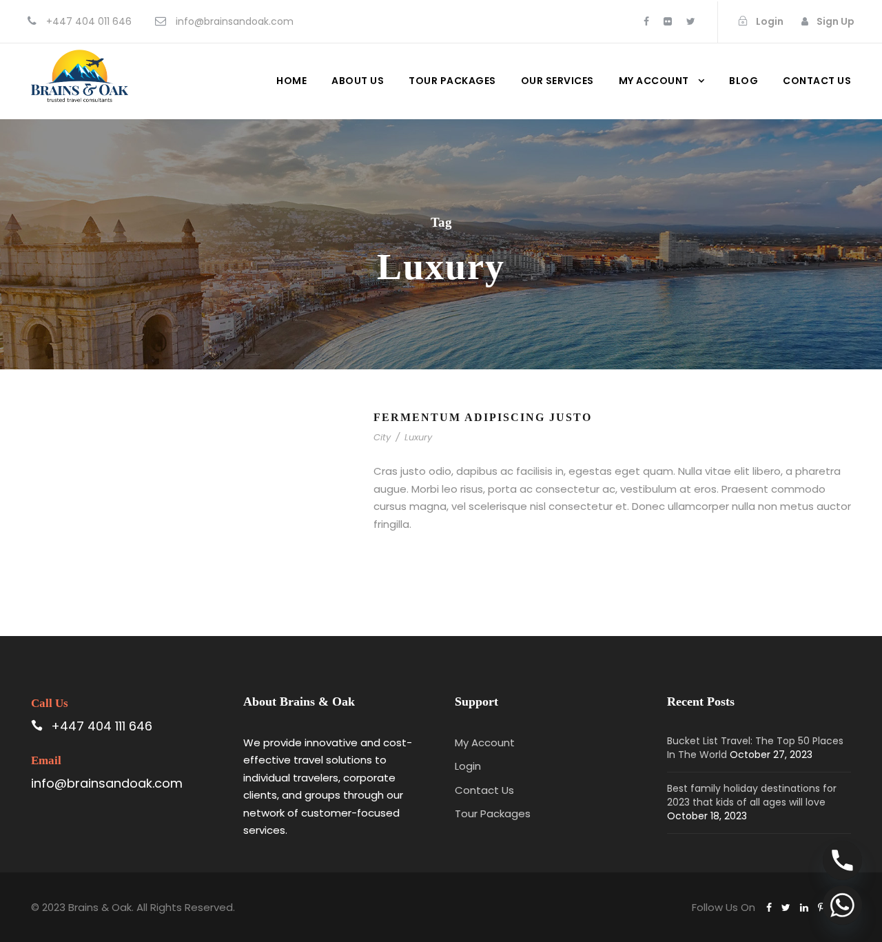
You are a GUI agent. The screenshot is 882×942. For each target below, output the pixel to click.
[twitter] (690, 21)
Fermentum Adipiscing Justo (482, 417)
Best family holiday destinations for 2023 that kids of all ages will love (752, 795)
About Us (357, 81)
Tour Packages (452, 81)
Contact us (817, 81)
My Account (654, 81)
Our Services (557, 81)
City (382, 437)
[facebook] (646, 21)
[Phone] (842, 860)
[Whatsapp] (842, 905)
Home (291, 81)
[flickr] (668, 21)
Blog (743, 81)
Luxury (418, 437)
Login (468, 766)
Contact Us (484, 790)
